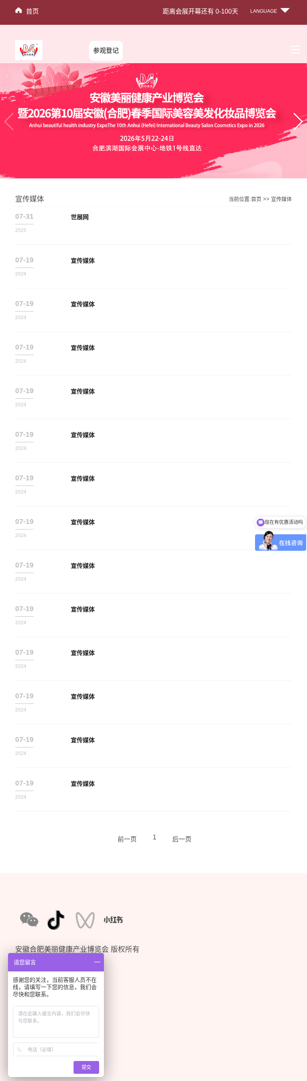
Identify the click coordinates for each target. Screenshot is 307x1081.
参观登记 (106, 50)
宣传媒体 (281, 199)
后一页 (181, 839)
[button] (297, 121)
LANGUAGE (263, 11)
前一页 (127, 839)
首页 (32, 11)
